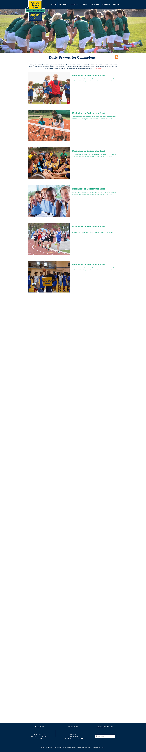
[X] (41, 727)
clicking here (97, 68)
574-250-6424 (74, 736)
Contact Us (73, 734)
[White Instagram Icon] (38, 727)
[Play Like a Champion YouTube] (43, 727)
